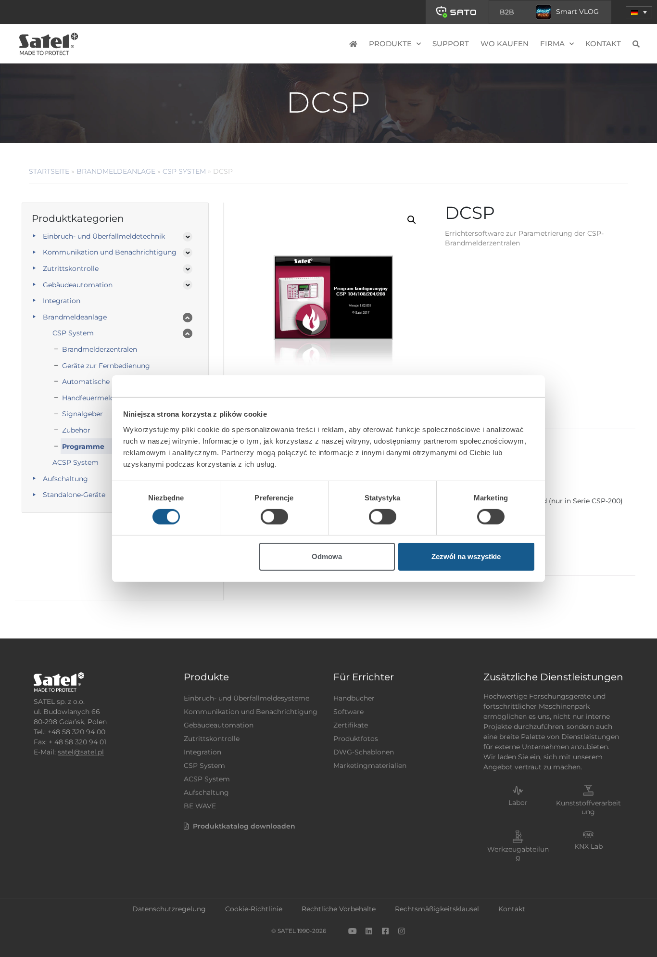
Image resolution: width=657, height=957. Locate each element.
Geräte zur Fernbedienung (106, 365)
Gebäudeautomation (78, 285)
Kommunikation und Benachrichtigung (110, 252)
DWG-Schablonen (363, 752)
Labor (518, 802)
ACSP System (207, 779)
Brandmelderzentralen (99, 349)
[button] (639, 12)
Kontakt (603, 43)
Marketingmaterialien (369, 765)
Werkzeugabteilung (518, 853)
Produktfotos (355, 738)
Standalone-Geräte (74, 494)
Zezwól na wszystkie (466, 556)
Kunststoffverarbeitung (588, 807)
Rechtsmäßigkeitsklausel (437, 909)
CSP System (184, 171)
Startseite (49, 171)
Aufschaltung (65, 478)
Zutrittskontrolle (71, 268)
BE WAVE (200, 806)
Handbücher (354, 698)
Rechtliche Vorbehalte (339, 909)
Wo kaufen (504, 43)
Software (348, 711)
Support (450, 43)
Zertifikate (350, 725)
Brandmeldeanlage (115, 171)
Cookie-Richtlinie (253, 909)
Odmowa (327, 556)
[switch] (274, 516)
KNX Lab (588, 846)
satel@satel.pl (81, 752)
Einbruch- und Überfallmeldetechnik (104, 236)
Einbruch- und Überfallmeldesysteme (246, 698)
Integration (61, 300)
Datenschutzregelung (169, 909)
